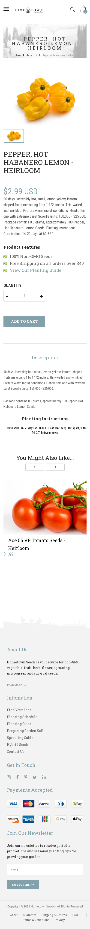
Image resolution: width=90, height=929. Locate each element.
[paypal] (45, 810)
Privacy (60, 920)
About (14, 915)
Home (18, 55)
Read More (14, 685)
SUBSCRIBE (21, 884)
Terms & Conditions (36, 920)
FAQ (75, 915)
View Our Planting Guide (35, 270)
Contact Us (15, 751)
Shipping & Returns (54, 915)
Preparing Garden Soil (25, 730)
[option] (45, 100)
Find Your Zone (19, 710)
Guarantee (29, 915)
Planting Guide (19, 724)
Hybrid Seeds (18, 744)
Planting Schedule (22, 717)
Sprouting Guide (20, 737)
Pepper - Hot (32, 55)
